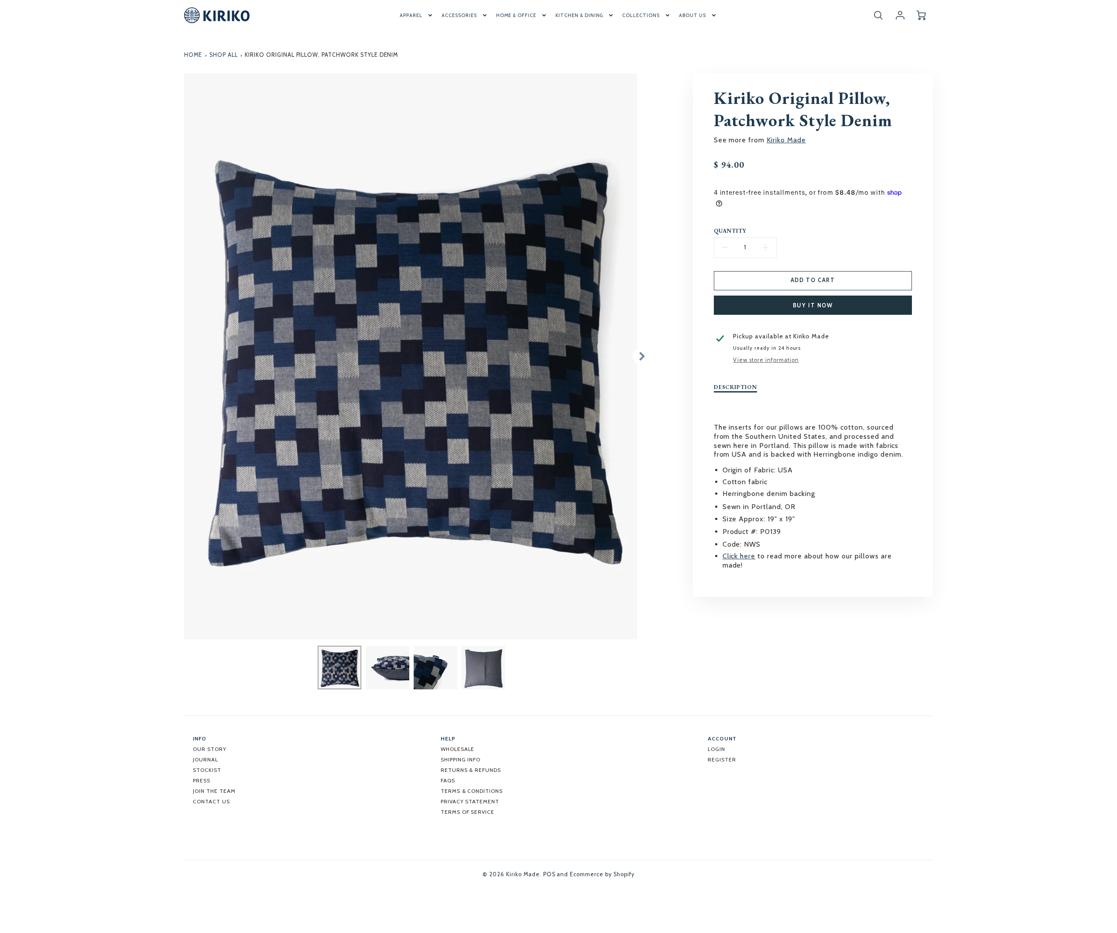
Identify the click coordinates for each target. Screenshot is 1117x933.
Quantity (730, 230)
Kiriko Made (786, 140)
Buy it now (813, 305)
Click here (739, 556)
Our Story (209, 749)
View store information (765, 360)
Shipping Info (460, 759)
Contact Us (211, 801)
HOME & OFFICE (516, 15)
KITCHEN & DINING (579, 15)
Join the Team (214, 791)
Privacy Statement (470, 801)
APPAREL (411, 15)
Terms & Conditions (472, 791)
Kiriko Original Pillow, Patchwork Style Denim (321, 55)
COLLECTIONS (641, 15)
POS (549, 874)
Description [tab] (735, 387)
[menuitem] (417, 15)
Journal (205, 759)
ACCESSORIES (459, 15)
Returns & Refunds (471, 770)
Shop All (223, 55)
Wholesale (458, 749)
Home (193, 55)
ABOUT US (692, 15)
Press (201, 780)
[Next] (641, 356)
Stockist (207, 770)
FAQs (448, 780)
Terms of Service (467, 812)
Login (716, 749)
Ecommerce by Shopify (602, 874)
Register (722, 759)
